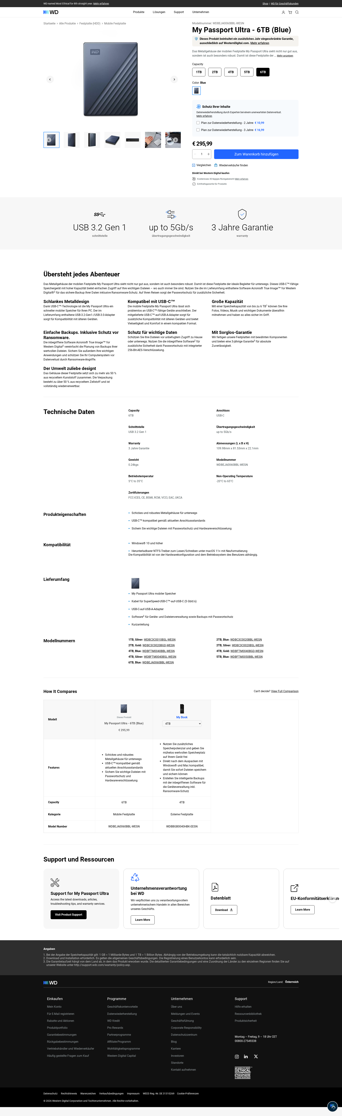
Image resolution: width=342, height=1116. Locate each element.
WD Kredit (113, 1020)
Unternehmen (200, 12)
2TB (215, 72)
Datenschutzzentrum (184, 1034)
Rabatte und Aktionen (60, 1020)
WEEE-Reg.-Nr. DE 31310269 (158, 1093)
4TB (231, 72)
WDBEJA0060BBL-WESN (158, 662)
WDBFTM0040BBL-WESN (158, 651)
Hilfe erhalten (243, 1006)
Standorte (177, 1062)
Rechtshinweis (69, 1093)
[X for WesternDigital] (255, 1057)
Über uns (176, 1006)
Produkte (138, 12)
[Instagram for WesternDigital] (237, 1057)
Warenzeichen (88, 1093)
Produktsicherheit (246, 1020)
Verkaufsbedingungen (111, 1093)
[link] (201, 165)
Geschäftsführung (182, 1020)
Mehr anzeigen (285, 55)
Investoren (177, 1055)
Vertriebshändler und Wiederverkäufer (70, 1048)
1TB (199, 72)
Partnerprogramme (119, 1034)
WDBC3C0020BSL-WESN (247, 645)
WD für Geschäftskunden (285, 3)
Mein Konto (54, 1006)
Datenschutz (50, 1093)
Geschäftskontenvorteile (122, 1006)
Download (222, 910)
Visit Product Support (68, 914)
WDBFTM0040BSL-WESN (160, 656)
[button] (283, 13)
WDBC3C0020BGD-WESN (158, 645)
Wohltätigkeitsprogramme (123, 1048)
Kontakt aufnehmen (183, 1069)
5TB (247, 72)
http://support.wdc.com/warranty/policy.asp (102, 965)
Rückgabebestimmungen (62, 1041)
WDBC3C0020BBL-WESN (246, 639)
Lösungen (159, 12)
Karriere (176, 1048)
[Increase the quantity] (208, 154)
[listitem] (196, 90)
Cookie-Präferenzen (188, 1093)
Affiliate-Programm (119, 1041)
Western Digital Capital (121, 1055)
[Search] (297, 12)
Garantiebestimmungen (62, 1034)
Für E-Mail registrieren (60, 1014)
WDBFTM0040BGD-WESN (246, 651)
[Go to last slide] (50, 79)
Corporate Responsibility (186, 1027)
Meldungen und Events (185, 1014)
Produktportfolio (57, 1027)
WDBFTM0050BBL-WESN (246, 656)
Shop (265, 3)
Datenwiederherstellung (122, 1014)
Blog (174, 1041)
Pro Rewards (115, 1027)
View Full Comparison (285, 691)
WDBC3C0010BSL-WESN (159, 639)
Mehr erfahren (101, 3)
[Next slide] (174, 79)
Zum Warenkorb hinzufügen (256, 154)
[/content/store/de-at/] (50, 12)
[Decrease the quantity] (194, 154)
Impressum (133, 1093)
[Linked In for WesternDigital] (246, 1057)
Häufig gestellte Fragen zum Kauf (68, 1055)
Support (179, 12)
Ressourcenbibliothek (248, 1014)
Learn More (142, 919)
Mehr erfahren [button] (241, 179)
